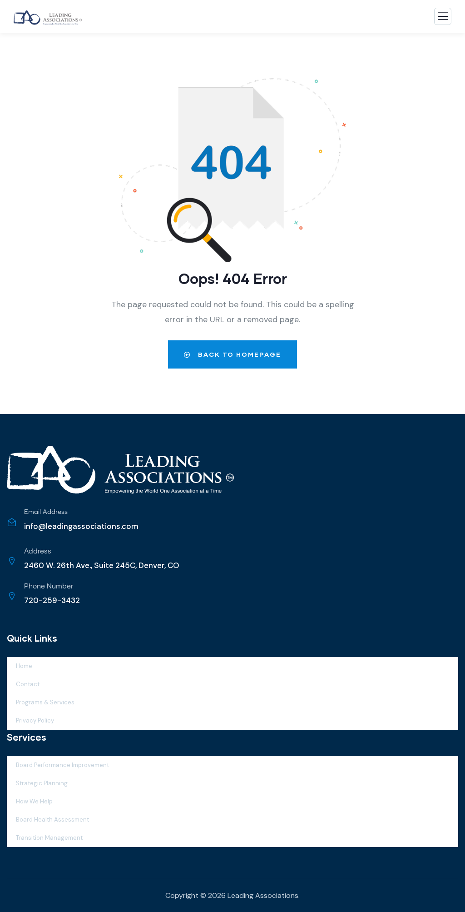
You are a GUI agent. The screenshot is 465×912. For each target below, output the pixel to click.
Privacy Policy (35, 720)
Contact (28, 684)
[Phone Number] (12, 596)
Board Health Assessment (52, 819)
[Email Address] (12, 522)
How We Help (34, 801)
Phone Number (48, 586)
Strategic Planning (42, 783)
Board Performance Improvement (62, 765)
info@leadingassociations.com (81, 526)
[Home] (120, 470)
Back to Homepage (238, 354)
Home (24, 666)
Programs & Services (45, 702)
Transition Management (49, 838)
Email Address (46, 512)
